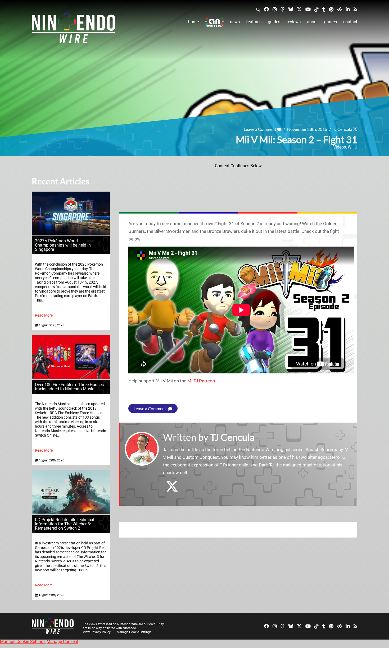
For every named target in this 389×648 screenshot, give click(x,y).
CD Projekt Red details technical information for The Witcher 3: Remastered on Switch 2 (64, 524)
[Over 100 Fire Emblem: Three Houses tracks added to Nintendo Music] (71, 377)
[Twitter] (299, 9)
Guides (274, 21)
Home (193, 21)
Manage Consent (62, 641)
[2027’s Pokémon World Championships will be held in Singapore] (71, 234)
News (235, 21)
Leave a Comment (260, 129)
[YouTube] (308, 9)
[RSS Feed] (355, 9)
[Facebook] (266, 9)
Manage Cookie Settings (134, 632)
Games (330, 21)
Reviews (294, 21)
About (312, 21)
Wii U (352, 147)
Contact (350, 21)
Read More (44, 315)
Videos (339, 147)
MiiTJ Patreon (201, 380)
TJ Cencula (342, 129)
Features (253, 21)
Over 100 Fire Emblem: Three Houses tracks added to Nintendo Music (69, 386)
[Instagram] (275, 9)
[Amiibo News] (214, 22)
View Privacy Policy (97, 632)
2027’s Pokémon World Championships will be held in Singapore (63, 245)
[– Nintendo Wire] (73, 30)
